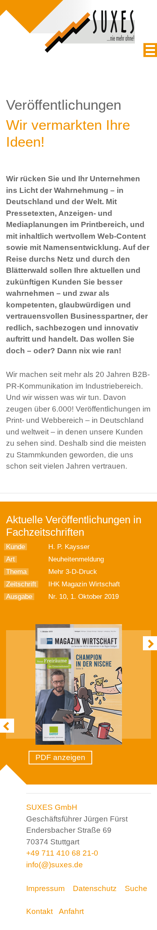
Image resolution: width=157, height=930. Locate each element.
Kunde (15, 546)
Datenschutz (95, 888)
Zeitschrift (21, 584)
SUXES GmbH (51, 807)
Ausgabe (19, 596)
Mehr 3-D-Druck (72, 572)
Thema (16, 571)
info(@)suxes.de (54, 864)
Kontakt (39, 911)
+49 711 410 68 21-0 (62, 853)
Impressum (45, 888)
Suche (136, 888)
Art (10, 559)
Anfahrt (71, 911)
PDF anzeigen (60, 757)
